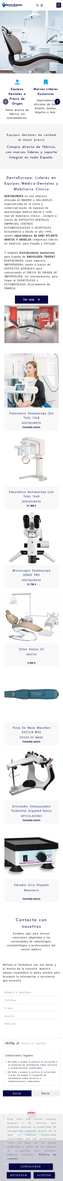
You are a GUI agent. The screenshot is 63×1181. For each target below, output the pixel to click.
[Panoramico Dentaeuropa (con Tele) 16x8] (31, 459)
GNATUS (31, 654)
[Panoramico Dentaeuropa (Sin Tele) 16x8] (31, 380)
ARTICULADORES (31, 816)
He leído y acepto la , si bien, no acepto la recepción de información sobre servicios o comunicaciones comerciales (32, 1076)
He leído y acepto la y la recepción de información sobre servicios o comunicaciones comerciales (33, 1065)
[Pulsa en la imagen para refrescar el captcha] (10, 1043)
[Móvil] (42, 5)
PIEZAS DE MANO (31, 737)
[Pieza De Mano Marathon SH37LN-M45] (31, 695)
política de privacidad (43, 1062)
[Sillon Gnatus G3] (31, 616)
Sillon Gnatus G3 (31, 649)
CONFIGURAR (31, 1166)
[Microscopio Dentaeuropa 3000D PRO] (31, 537)
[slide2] (33, 72)
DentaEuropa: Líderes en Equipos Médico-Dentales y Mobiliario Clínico (31, 183)
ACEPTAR (44, 1175)
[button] (58, 5)
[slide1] (30, 72)
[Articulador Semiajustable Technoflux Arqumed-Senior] (31, 773)
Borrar (46, 1093)
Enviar (17, 1093)
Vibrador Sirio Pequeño (31, 885)
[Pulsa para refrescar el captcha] (18, 1043)
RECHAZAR (18, 1175)
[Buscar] (37, 5)
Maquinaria (31, 890)
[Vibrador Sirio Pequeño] (31, 852)
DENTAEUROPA (31, 423)
